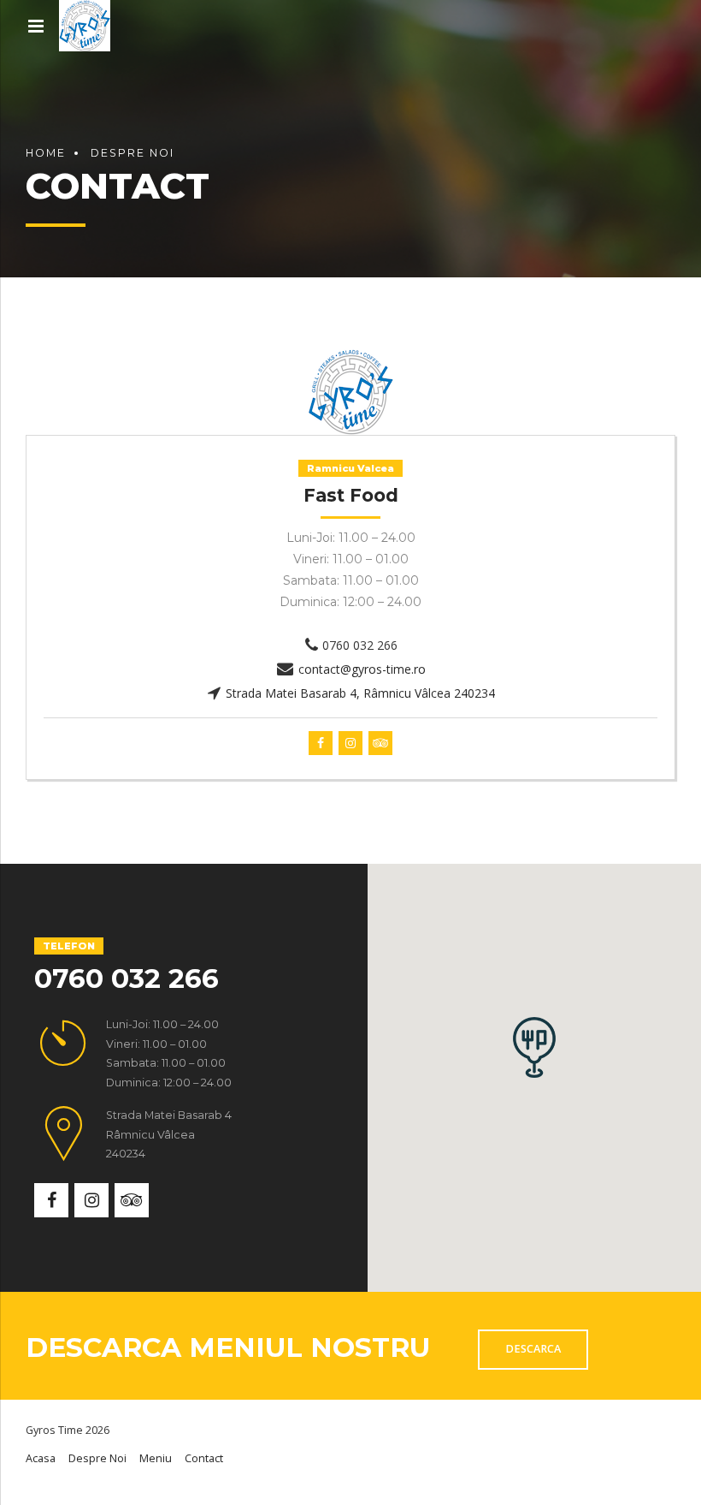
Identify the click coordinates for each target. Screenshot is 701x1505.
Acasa (41, 1458)
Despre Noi (132, 152)
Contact (204, 1458)
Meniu (155, 1458)
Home (46, 152)
